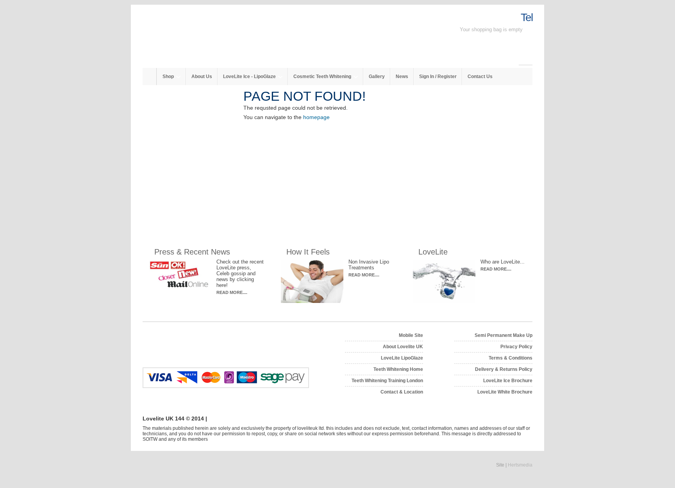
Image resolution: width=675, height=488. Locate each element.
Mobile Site (411, 335)
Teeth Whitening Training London (387, 380)
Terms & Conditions (510, 358)
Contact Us (480, 76)
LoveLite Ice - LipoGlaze (250, 76)
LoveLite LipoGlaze (402, 358)
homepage (316, 117)
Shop (168, 76)
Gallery (377, 76)
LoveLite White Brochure (504, 392)
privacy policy (516, 346)
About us (201, 76)
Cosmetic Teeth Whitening (322, 76)
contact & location (401, 392)
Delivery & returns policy (503, 369)
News (402, 76)
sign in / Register (438, 76)
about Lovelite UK (403, 346)
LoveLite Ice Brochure (507, 380)
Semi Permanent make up (503, 335)
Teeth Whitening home (398, 369)
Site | (514, 465)
